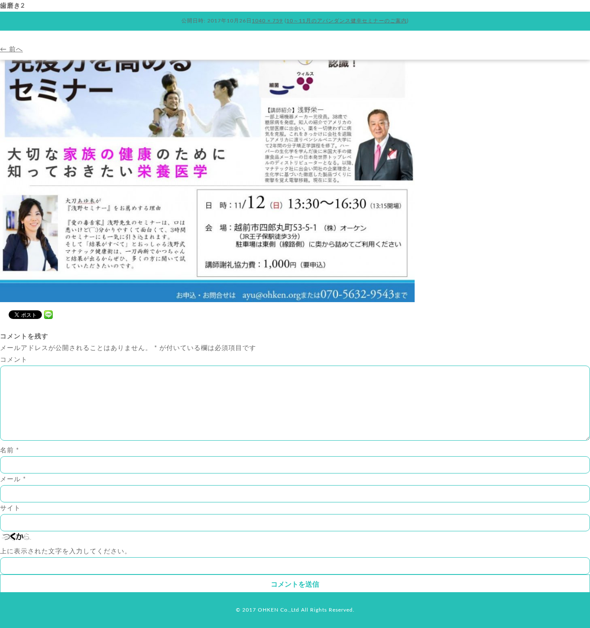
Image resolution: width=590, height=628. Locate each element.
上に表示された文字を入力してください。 (65, 551)
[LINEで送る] (48, 314)
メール (13, 479)
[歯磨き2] (207, 300)
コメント (14, 360)
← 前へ (11, 49)
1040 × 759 (267, 20)
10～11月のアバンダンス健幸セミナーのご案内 (346, 20)
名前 (9, 450)
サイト (10, 508)
